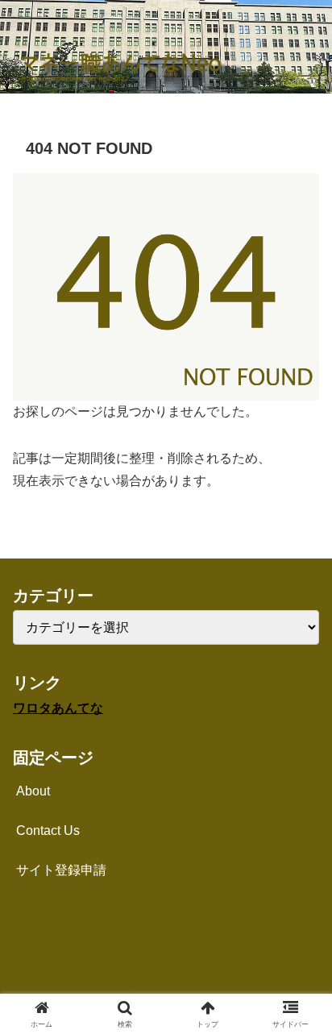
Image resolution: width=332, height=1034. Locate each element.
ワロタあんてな (58, 708)
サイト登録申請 (61, 870)
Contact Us (48, 830)
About (33, 791)
